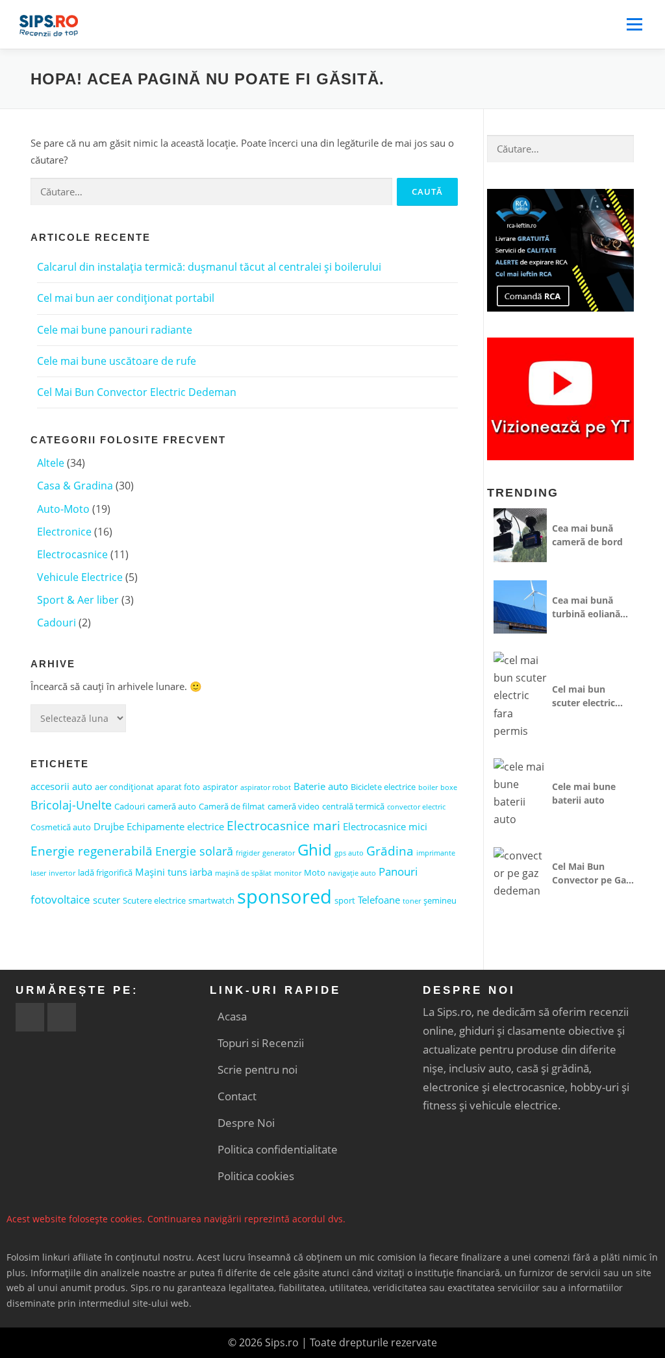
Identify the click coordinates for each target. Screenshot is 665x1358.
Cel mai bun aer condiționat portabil (125, 298)
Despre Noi (246, 1122)
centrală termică (353, 806)
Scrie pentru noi (257, 1069)
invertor (62, 873)
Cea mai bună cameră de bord (587, 535)
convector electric (416, 806)
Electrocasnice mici (385, 826)
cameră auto (171, 806)
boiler (428, 787)
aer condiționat (124, 787)
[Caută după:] (211, 192)
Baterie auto (321, 786)
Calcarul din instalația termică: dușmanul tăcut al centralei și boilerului (209, 267)
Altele (50, 463)
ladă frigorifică (105, 872)
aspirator (220, 787)
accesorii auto (61, 786)
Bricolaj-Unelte (71, 805)
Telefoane (379, 899)
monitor (287, 873)
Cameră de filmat (232, 806)
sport (344, 900)
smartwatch (211, 900)
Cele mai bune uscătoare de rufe (116, 361)
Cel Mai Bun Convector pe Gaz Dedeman (591, 873)
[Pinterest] (61, 1017)
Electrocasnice (72, 554)
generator (278, 853)
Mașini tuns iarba (173, 871)
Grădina (390, 851)
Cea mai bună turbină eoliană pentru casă (586, 607)
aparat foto (178, 787)
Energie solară (194, 851)
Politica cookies (256, 1175)
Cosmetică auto (61, 827)
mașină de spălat (243, 873)
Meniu (634, 24)
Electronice (64, 532)
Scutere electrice (154, 900)
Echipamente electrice (175, 826)
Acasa (232, 1016)
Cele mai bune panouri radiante (114, 330)
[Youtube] (30, 1017)
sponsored (284, 896)
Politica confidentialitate (278, 1149)
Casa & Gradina (75, 485)
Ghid (314, 849)
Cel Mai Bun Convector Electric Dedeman (136, 392)
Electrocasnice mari (283, 825)
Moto (314, 872)
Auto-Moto (63, 509)
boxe (448, 787)
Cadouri (56, 622)
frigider (248, 853)
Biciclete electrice (383, 787)
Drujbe (109, 826)
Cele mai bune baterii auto (584, 793)
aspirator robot (265, 787)
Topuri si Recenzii (261, 1042)
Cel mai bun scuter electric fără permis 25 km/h (584, 696)
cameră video (294, 806)
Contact (237, 1096)
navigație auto (352, 873)
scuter (106, 899)
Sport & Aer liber (78, 600)
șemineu (440, 900)
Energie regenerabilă (92, 850)
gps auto (349, 853)
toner (412, 901)
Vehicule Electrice (80, 577)
